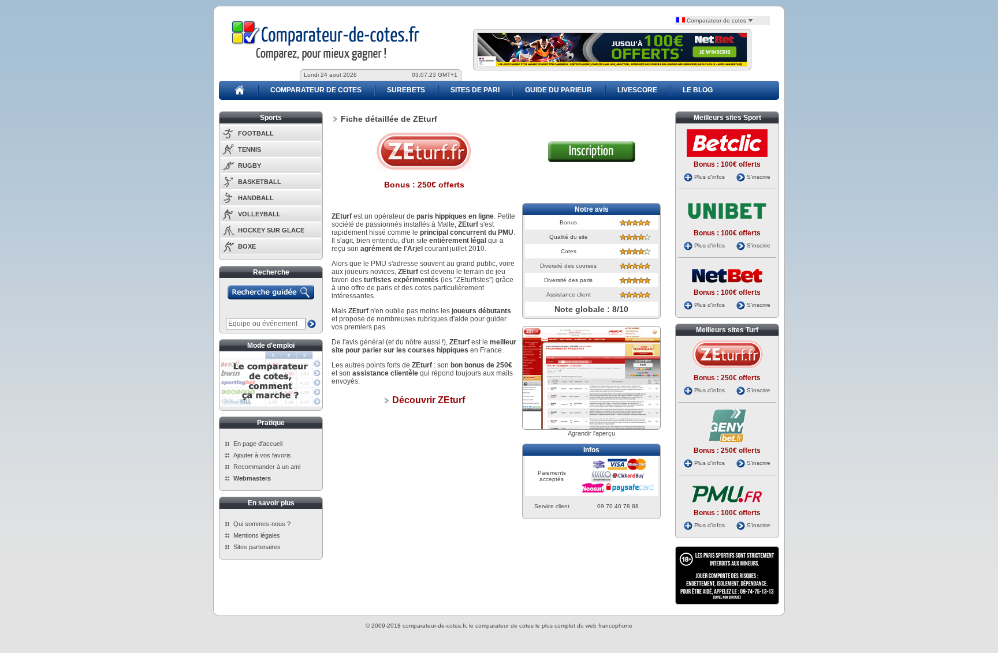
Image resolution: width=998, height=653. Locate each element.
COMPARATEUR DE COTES (316, 90)
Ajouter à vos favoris (262, 455)
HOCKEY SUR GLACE (271, 230)
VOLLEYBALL (259, 214)
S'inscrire (758, 177)
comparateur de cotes (504, 625)
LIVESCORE (637, 90)
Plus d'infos (709, 177)
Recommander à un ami (266, 466)
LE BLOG (698, 90)
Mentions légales (256, 535)
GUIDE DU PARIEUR (558, 90)
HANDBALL (256, 197)
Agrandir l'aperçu (591, 433)
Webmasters (252, 478)
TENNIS (249, 149)
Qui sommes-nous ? (262, 523)
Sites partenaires (257, 546)
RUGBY (249, 165)
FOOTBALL (256, 133)
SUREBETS (406, 90)
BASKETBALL (259, 181)
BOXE (247, 246)
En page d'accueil (257, 443)
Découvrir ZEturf (427, 400)
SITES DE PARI (475, 90)
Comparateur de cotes (716, 20)
